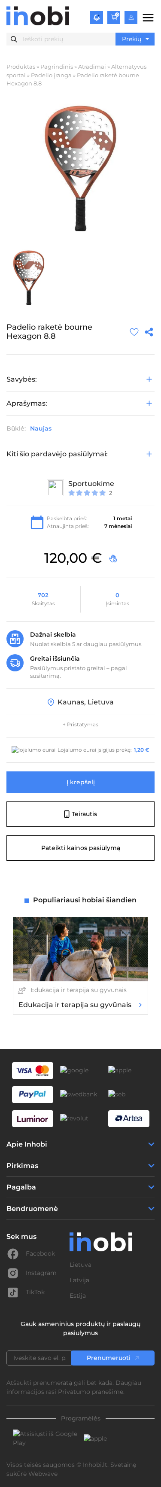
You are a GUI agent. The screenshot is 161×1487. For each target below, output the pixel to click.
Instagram (41, 1273)
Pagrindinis (56, 66)
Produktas (20, 66)
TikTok (35, 1292)
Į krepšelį (81, 782)
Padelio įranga (51, 75)
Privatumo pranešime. (91, 1392)
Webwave (43, 1474)
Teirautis (84, 814)
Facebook (40, 1253)
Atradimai (92, 66)
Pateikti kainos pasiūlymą (80, 848)
